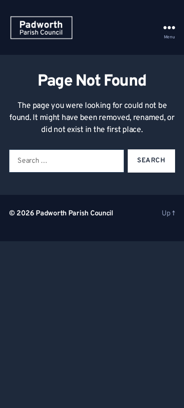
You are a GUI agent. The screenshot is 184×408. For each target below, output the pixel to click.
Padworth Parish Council (74, 213)
